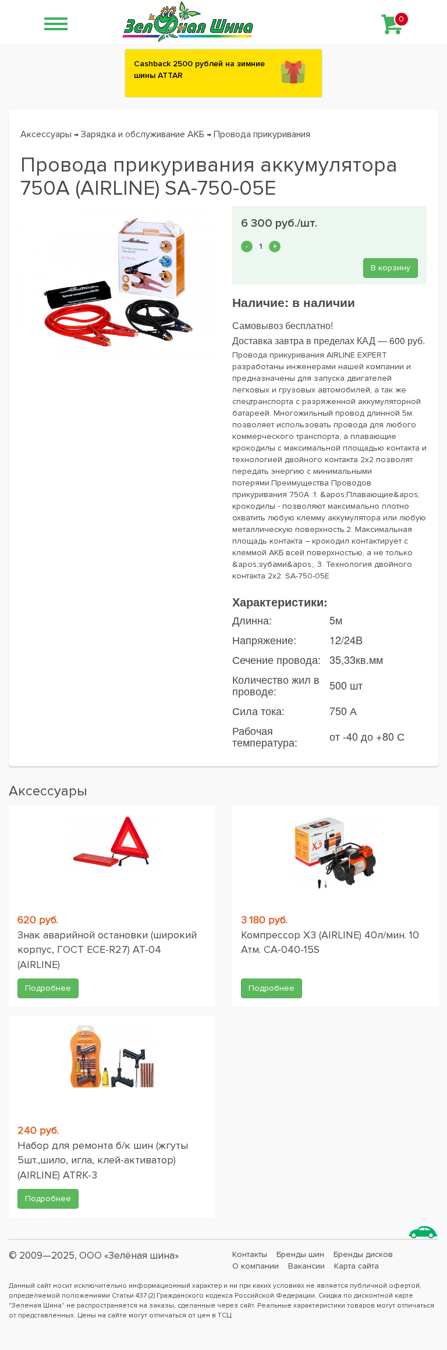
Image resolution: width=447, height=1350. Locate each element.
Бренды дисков (363, 1254)
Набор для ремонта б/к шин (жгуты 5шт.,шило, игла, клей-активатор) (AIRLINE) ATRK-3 (102, 1160)
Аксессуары (46, 134)
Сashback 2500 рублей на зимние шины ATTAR (199, 69)
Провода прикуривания (262, 134)
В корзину (390, 268)
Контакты (249, 1254)
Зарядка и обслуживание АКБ (142, 134)
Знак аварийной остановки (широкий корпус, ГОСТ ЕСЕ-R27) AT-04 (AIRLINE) (107, 949)
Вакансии (306, 1266)
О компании (255, 1266)
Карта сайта (356, 1266)
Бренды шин (300, 1254)
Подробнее (48, 988)
